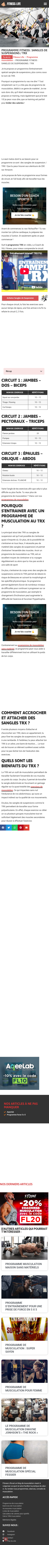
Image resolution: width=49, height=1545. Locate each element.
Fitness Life (18, 57)
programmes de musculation (14, 499)
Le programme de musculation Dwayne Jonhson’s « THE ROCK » (21, 1429)
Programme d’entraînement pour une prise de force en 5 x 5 (23, 1306)
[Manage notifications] (6, 1539)
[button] (45, 3)
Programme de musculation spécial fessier (20, 1471)
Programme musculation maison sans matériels (23, 1265)
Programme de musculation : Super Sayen (20, 1348)
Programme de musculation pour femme (23, 1388)
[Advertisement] (24, 131)
